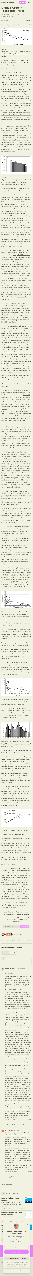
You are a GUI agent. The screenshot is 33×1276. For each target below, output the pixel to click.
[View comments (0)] (10, 1208)
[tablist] (9, 953)
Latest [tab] (8, 1193)
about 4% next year (24, 397)
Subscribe (23, 2)
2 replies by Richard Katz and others (17, 1125)
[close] (27, 1224)
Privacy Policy (22, 1266)
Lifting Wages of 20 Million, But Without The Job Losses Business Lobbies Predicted (11, 1203)
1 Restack (21, 934)
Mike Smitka (9, 1130)
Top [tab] (3, 1193)
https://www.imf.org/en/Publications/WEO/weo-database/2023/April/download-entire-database (16, 53)
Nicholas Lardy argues (12, 352)
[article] (16, 1203)
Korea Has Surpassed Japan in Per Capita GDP (11, 1213)
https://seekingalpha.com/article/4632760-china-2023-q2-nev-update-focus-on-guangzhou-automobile (18, 1167)
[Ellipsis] (30, 968)
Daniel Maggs (9, 968)
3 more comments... (7, 1184)
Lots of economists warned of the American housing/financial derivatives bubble (16, 470)
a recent (19, 297)
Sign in (29, 2)
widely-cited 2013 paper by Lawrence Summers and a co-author (15, 256)
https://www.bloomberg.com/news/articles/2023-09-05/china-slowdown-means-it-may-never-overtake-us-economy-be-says (16, 182)
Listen (29, 20)
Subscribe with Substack (18, 1258)
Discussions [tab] (15, 1193)
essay (7, 299)
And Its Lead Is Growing (8, 1217)
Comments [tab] (5, 953)
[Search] (30, 1193)
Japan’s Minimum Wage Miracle (10, 1199)
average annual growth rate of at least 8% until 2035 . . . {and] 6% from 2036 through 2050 (15, 335)
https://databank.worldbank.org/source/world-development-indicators (16, 745)
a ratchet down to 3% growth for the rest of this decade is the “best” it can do (16, 115)
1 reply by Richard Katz (13, 1177)
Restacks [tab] (13, 953)
